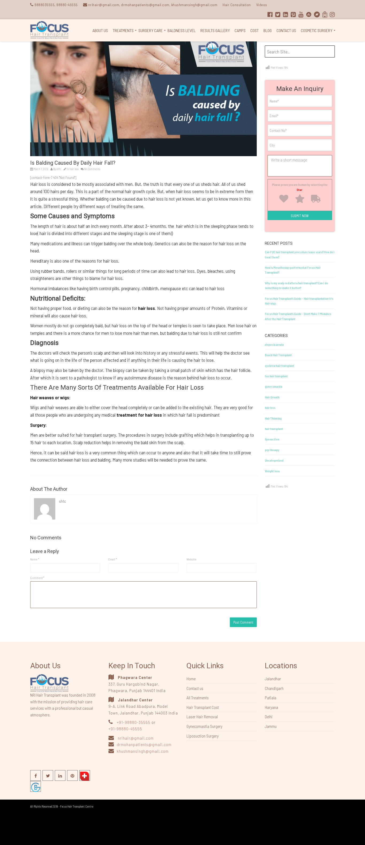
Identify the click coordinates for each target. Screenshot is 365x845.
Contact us (286, 30)
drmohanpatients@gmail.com (144, 744)
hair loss (74, 169)
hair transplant (274, 429)
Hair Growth (272, 397)
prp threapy (272, 450)
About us (100, 30)
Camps (240, 30)
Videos (261, 4)
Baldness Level (182, 30)
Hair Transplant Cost (203, 707)
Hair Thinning (273, 418)
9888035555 (44, 4)
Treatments (123, 30)
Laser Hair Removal (202, 716)
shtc (58, 169)
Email (112, 559)
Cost (254, 30)
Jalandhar (273, 678)
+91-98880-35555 (134, 722)
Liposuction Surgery (203, 735)
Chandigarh (274, 688)
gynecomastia (273, 386)
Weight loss (272, 471)
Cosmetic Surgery (316, 30)
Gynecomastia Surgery (204, 726)
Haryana (271, 707)
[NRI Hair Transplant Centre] (49, 682)
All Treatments (198, 697)
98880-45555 (67, 4)
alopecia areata (274, 344)
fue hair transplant (276, 376)
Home (191, 678)
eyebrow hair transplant (279, 365)
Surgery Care (150, 30)
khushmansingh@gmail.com (143, 751)
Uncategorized (274, 460)
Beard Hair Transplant (278, 355)
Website (191, 559)
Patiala (270, 697)
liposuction (272, 439)
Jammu (271, 726)
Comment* (37, 577)
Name (34, 559)
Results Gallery (215, 30)
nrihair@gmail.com (136, 737)
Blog (267, 30)
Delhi (269, 716)
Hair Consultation (237, 4)
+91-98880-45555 (125, 728)
